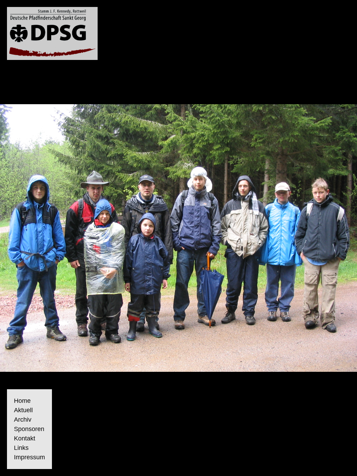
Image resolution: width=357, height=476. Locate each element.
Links (21, 447)
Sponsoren (29, 428)
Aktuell (23, 410)
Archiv (22, 419)
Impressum (29, 457)
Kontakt (24, 438)
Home (22, 400)
